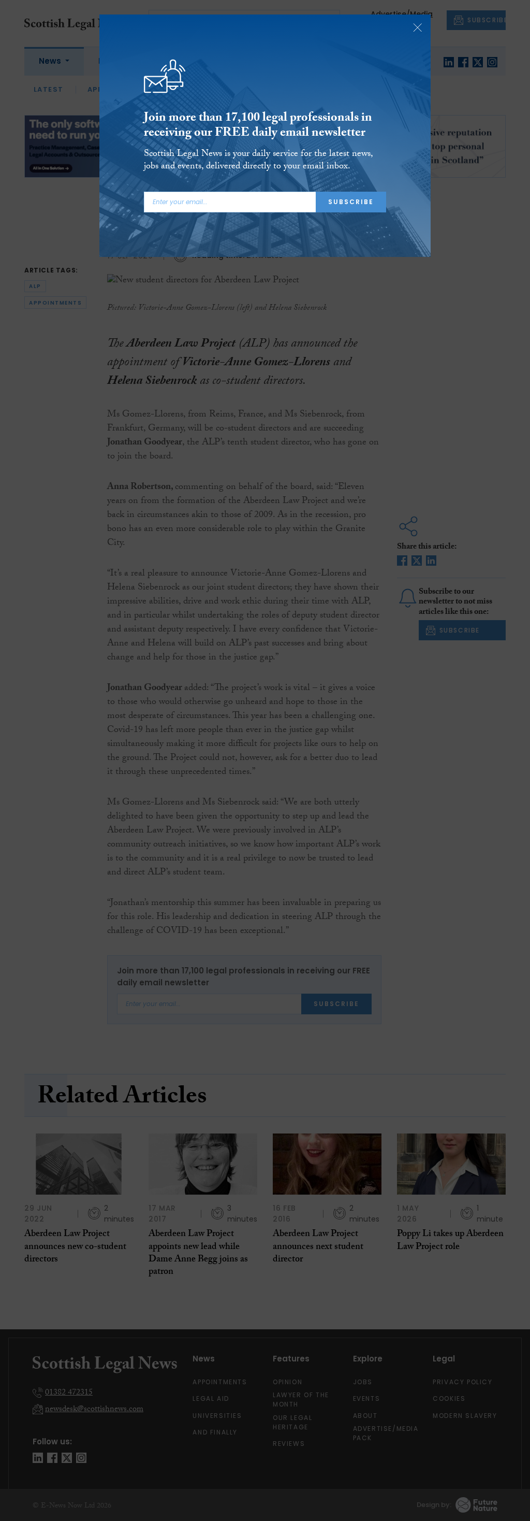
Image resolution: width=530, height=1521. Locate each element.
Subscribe (351, 201)
